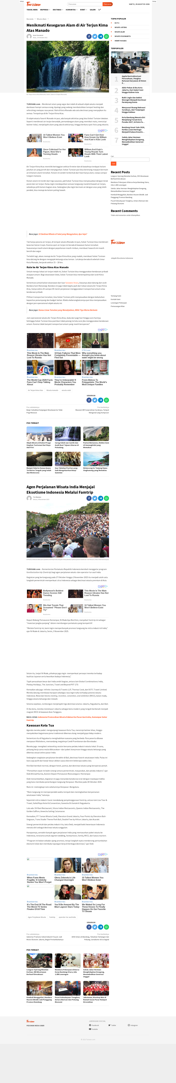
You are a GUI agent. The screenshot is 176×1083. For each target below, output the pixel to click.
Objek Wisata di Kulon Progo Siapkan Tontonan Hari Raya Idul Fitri (39, 445)
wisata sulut (66, 390)
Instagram (134, 1025)
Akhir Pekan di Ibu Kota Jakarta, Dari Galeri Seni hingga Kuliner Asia (132, 90)
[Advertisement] (68, 212)
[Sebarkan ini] (89, 36)
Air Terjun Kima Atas (35, 390)
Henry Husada (120, 41)
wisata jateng (121, 27)
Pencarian (107, 4)
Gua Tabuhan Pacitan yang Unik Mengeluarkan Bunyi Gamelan (66, 470)
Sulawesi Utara (71, 282)
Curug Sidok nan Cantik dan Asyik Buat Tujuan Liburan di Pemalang (67, 445)
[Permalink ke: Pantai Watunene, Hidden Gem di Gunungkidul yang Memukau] (96, 434)
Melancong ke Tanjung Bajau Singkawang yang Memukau (95, 469)
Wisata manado (52, 390)
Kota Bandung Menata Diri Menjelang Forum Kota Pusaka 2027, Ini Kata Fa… (133, 119)
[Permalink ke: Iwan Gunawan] (29, 36)
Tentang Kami (116, 296)
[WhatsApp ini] (106, 36)
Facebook (95, 1025)
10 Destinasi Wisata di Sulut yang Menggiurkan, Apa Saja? (63, 234)
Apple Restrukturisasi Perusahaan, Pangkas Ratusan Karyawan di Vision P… (134, 79)
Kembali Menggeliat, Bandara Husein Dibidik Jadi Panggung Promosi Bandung (39, 999)
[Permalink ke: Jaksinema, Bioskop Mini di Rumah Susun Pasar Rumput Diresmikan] (96, 988)
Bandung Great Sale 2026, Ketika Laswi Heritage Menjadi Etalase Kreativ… (133, 129)
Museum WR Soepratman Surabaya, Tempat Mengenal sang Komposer (92, 410)
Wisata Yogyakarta (123, 36)
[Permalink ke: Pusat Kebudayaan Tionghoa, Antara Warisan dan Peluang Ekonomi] (68, 988)
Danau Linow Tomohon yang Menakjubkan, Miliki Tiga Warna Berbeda (68, 310)
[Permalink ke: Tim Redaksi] (29, 498)
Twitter (113, 1025)
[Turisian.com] (33, 4)
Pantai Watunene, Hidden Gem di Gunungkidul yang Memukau (96, 445)
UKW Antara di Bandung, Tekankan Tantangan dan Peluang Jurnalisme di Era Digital (90, 937)
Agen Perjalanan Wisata (37, 917)
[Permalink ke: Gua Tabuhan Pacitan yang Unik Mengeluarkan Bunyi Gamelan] (68, 459)
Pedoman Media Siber (35, 1026)
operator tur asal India (67, 917)
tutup (22, 1)
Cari (112, 156)
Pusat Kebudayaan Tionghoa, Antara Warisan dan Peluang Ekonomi (67, 999)
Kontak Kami (115, 299)
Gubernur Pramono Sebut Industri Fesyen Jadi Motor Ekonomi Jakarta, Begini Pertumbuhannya (45, 937)
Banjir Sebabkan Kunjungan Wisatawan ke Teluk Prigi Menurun (44, 410)
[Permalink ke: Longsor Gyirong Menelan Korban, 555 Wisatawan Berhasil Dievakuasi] (39, 960)
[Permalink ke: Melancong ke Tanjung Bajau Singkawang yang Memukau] (96, 459)
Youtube (95, 1029)
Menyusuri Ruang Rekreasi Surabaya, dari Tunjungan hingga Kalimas (134, 109)
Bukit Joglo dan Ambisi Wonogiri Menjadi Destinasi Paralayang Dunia (134, 99)
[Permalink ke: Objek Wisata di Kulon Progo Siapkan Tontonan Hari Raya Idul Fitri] (39, 434)
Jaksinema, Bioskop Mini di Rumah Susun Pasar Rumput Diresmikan (95, 999)
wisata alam (120, 32)
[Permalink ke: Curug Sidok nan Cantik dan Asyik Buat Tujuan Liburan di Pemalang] (68, 434)
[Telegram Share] (100, 36)
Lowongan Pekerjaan (119, 303)
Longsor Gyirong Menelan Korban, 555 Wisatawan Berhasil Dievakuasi (37, 972)
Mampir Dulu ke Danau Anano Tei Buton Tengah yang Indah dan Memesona (39, 470)
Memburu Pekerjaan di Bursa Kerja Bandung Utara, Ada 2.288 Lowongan (67, 972)
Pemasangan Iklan (118, 306)
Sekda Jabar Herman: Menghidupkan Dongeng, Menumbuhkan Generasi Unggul (93, 973)
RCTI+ (117, 23)
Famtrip (52, 917)
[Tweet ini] (94, 36)
